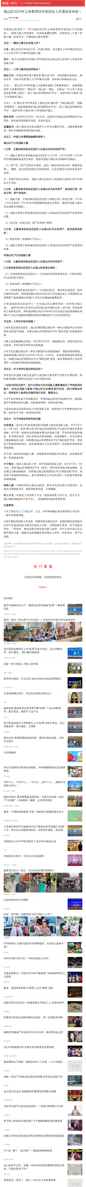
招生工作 (20, 511)
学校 (32, 385)
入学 (72, 33)
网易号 (14, 3)
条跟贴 (42, 587)
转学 (6, 463)
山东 (31, 79)
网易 (5, 3)
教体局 (17, 412)
